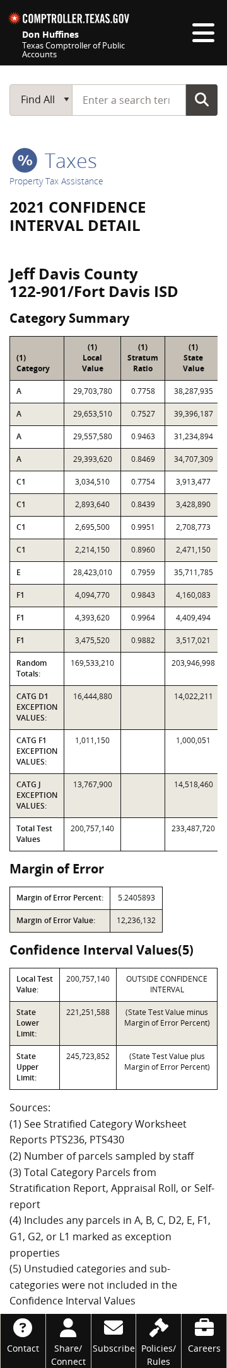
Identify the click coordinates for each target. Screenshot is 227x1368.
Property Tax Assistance (56, 181)
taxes (68, 160)
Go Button (202, 99)
